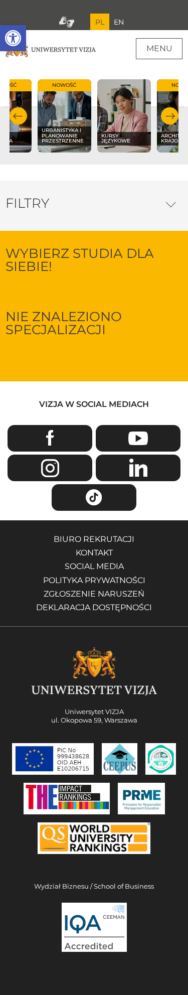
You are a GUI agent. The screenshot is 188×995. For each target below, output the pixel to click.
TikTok (94, 497)
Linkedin (138, 468)
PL (99, 22)
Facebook (50, 438)
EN (119, 22)
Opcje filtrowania (170, 202)
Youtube (138, 438)
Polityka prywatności (94, 580)
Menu (159, 48)
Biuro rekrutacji (94, 539)
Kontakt (94, 552)
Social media (94, 566)
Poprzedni (18, 116)
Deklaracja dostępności (94, 607)
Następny (169, 116)
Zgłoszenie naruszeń (94, 594)
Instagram (50, 468)
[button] (13, 38)
